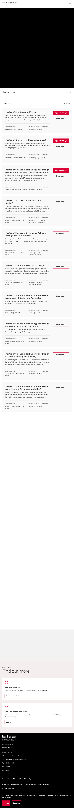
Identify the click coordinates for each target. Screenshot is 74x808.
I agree (6, 803)
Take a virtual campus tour (13, 756)
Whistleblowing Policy (17, 784)
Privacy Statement (43, 784)
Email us (7, 766)
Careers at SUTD (7, 747)
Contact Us (5, 784)
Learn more (60, 118)
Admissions (6, 10)
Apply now (59, 113)
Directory (7, 770)
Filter (5, 103)
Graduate (16, 10)
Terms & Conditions (30, 784)
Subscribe (9, 722)
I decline (16, 803)
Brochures (25, 648)
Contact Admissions (13, 696)
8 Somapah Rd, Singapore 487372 (15, 759)
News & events (64, 648)
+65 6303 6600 (9, 763)
